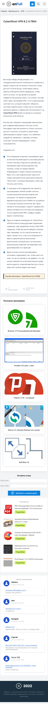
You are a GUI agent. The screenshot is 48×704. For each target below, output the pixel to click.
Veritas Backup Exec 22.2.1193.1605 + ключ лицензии (20, 666)
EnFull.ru (7, 692)
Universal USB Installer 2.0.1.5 (15, 590)
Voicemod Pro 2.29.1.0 (13, 608)
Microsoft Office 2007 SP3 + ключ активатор (21, 645)
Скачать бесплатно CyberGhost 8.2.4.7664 (23, 276)
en (17, 4)
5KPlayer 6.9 (9, 627)
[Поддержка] (32, 3)
